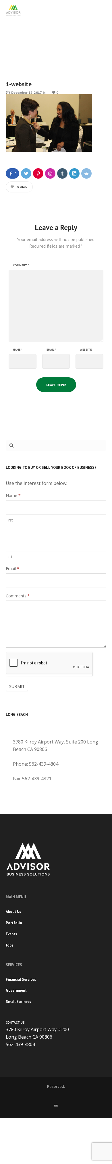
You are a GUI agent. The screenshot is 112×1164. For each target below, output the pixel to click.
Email (51, 349)
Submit (17, 686)
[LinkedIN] (56, 1104)
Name (17, 349)
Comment (21, 265)
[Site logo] (13, 10)
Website (86, 349)
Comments (18, 596)
